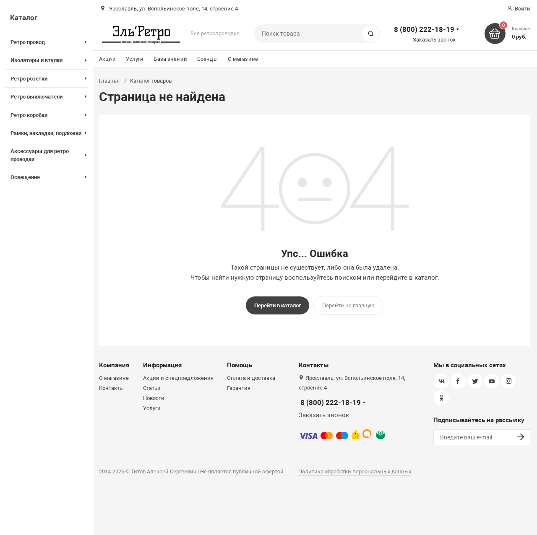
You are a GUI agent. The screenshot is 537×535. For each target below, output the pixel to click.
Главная (109, 81)
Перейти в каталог (277, 305)
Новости (153, 398)
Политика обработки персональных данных (354, 471)
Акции (107, 59)
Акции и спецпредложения (178, 378)
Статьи (152, 388)
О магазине (243, 59)
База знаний (170, 59)
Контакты (111, 388)
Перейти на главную (348, 305)
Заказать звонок (434, 39)
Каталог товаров (151, 81)
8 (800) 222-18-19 (424, 29)
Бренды (207, 59)
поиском (348, 277)
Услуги (135, 59)
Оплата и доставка (251, 378)
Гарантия (238, 388)
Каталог (23, 17)
